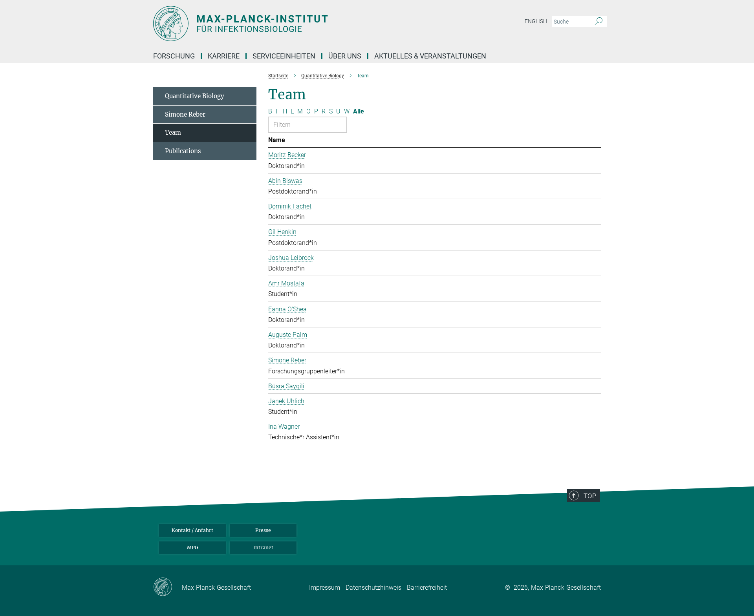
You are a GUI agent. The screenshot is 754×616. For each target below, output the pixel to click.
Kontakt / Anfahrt (192, 530)
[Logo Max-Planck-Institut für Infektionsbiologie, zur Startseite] (300, 23)
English (536, 21)
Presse (263, 530)
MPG (192, 547)
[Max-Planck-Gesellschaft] (167, 587)
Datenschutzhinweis (373, 587)
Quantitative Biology (194, 96)
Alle (358, 111)
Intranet (263, 547)
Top (590, 496)
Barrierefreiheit (427, 587)
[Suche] (599, 21)
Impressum (324, 587)
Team (173, 132)
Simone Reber (185, 114)
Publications (183, 151)
